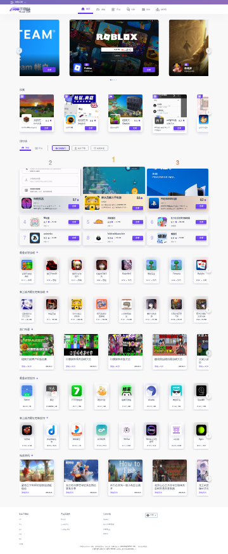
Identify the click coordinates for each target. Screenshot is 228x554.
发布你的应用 (64, 524)
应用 (20, 524)
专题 (20, 533)
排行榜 (21, 544)
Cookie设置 (106, 529)
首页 (20, 519)
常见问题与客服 (65, 529)
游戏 (20, 529)
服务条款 (105, 519)
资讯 (20, 539)
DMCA (105, 533)
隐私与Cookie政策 (108, 524)
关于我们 (63, 519)
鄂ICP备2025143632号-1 (129, 549)
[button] (19, 50)
